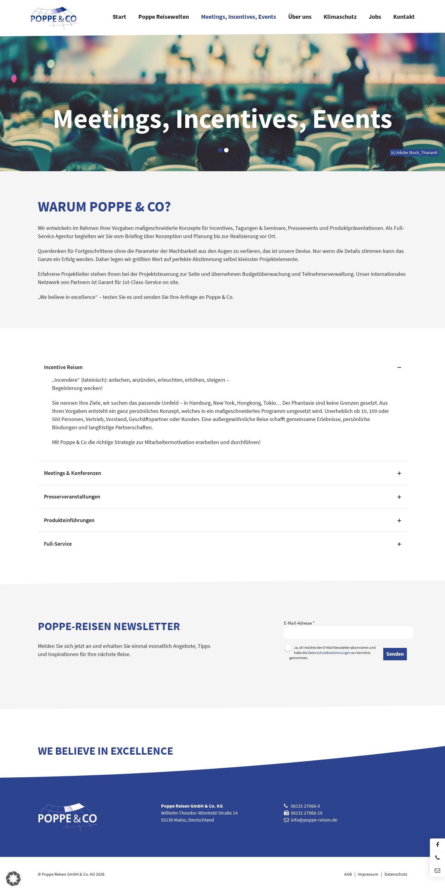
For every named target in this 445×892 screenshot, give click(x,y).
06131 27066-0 (305, 806)
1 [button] (220, 150)
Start (119, 17)
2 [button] (226, 150)
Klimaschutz (340, 17)
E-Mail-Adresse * (299, 623)
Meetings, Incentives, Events (238, 17)
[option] (222, 101)
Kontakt (404, 17)
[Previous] (16, 101)
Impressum (368, 874)
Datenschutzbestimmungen (329, 652)
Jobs (375, 17)
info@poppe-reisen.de (314, 820)
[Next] (428, 101)
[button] (13, 878)
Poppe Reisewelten (163, 17)
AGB (348, 874)
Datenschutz (395, 874)
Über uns (300, 17)
